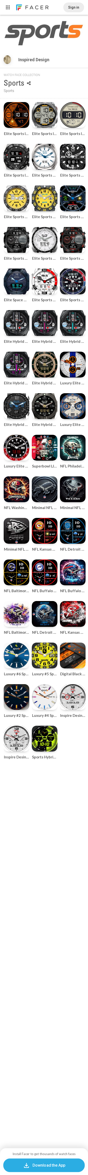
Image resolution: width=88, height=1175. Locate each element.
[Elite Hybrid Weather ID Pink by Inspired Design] (44, 323)
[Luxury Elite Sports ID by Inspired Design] (73, 364)
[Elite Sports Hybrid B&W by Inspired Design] (73, 157)
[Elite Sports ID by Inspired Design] (16, 115)
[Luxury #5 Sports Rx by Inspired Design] (44, 655)
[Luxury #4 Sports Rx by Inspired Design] (44, 697)
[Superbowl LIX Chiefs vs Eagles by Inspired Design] (44, 448)
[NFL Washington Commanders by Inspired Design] (16, 489)
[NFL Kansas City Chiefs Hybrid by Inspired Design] (44, 531)
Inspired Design (34, 59)
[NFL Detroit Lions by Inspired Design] (44, 614)
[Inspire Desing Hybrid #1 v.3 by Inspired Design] (16, 739)
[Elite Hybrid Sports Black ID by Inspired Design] (44, 406)
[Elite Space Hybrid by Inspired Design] (16, 281)
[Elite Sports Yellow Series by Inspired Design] (16, 198)
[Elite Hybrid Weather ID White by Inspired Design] (16, 323)
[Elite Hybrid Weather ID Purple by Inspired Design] (16, 364)
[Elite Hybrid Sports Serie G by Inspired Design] (44, 364)
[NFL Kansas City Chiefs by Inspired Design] (73, 614)
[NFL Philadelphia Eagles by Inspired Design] (73, 448)
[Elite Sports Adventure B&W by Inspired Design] (16, 240)
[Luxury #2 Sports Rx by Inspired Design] (16, 697)
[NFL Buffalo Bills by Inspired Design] (73, 572)
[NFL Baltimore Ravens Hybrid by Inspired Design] (16, 572)
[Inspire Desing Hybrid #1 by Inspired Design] (73, 697)
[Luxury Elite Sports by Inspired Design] (73, 406)
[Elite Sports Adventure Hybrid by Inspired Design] (73, 240)
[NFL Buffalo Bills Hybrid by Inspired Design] (44, 572)
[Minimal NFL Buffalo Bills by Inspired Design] (44, 489)
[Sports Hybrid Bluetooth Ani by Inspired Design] (44, 739)
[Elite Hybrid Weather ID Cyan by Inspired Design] (73, 323)
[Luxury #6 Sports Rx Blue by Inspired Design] (16, 655)
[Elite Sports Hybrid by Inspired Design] (44, 157)
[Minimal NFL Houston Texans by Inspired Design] (73, 489)
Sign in (73, 7)
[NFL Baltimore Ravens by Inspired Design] (16, 614)
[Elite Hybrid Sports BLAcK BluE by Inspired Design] (16, 406)
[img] (7, 59)
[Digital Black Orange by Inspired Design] (73, 655)
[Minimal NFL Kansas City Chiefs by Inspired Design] (16, 531)
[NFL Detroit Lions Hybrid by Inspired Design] (73, 531)
